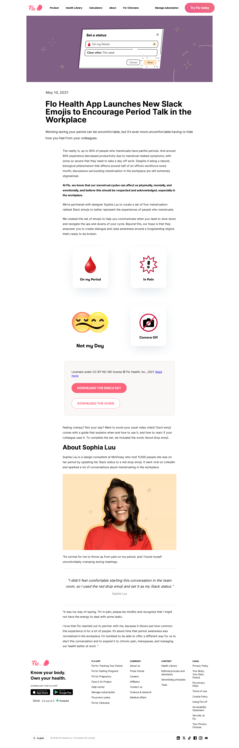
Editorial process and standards (173, 672)
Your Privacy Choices (199, 725)
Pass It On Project (101, 681)
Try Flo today (199, 8)
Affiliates (134, 681)
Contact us (136, 686)
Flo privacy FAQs (198, 684)
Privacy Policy (200, 665)
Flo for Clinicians (101, 702)
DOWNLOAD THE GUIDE (95, 403)
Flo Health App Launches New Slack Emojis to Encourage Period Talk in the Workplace (118, 111)
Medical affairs (138, 697)
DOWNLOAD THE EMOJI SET (99, 388)
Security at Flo (198, 717)
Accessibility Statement (199, 709)
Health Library (169, 665)
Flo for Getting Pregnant (105, 670)
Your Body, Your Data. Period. (198, 674)
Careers (134, 676)
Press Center (137, 670)
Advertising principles (173, 679)
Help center (98, 686)
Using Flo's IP (199, 701)
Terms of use (199, 691)
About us (135, 665)
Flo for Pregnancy (101, 676)
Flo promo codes (101, 697)
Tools (164, 684)
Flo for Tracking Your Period (107, 665)
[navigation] (54, 8)
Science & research (141, 692)
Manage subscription (166, 7)
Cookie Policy (200, 696)
